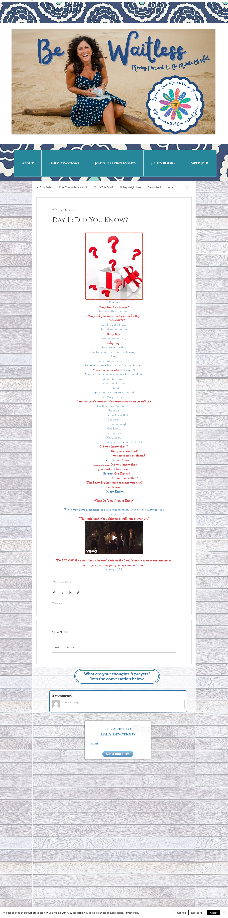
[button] (187, 187)
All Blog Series (44, 187)
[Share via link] (78, 592)
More (170, 187)
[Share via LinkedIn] (70, 592)
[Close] (224, 912)
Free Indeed (154, 187)
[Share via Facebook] (53, 592)
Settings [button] (181, 912)
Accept (213, 912)
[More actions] (174, 210)
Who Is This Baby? (103, 187)
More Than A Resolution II (73, 187)
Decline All (196, 912)
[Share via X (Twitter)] (62, 592)
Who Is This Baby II (61, 582)
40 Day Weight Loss (130, 187)
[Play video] (114, 537)
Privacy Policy (132, 912)
